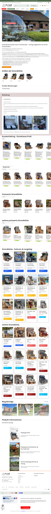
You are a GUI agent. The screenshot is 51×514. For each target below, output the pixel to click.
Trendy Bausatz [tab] (8, 194)
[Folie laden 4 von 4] (26, 41)
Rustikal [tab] (3, 220)
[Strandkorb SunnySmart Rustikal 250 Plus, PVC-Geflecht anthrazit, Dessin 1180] (18, 230)
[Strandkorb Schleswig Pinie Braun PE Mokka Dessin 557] (18, 204)
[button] (27, 5)
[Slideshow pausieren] (30, 41)
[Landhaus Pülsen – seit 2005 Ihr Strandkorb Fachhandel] (9, 407)
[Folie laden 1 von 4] (22, 41)
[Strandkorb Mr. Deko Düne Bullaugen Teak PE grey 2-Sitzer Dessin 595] (28, 178)
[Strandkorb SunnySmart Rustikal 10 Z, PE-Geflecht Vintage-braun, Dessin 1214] (7, 230)
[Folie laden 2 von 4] (24, 41)
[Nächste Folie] (28, 41)
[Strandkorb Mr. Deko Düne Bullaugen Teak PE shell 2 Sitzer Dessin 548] (18, 178)
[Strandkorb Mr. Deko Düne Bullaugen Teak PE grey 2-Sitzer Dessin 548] (7, 178)
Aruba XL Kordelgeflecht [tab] (15, 168)
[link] (11, 2)
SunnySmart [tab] (13, 194)
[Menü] (4, 504)
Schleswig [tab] (4, 194)
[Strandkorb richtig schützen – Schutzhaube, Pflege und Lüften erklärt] (25, 407)
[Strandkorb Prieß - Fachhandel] (6, 471)
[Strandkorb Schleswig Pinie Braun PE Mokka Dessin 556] (7, 204)
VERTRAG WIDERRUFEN (25, 504)
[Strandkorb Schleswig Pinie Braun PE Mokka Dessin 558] (28, 204)
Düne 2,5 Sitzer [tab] (9, 168)
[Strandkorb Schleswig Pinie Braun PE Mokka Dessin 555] (39, 204)
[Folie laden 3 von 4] (25, 41)
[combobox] (22, 5)
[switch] (2, 509)
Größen (42, 55)
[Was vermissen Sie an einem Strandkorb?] (41, 407)
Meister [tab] (3, 138)
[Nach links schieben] (24, 161)
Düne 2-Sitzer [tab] (4, 168)
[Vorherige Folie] (21, 41)
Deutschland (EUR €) (40, 2)
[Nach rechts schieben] (26, 161)
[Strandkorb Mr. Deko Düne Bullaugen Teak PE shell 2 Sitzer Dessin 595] (39, 178)
